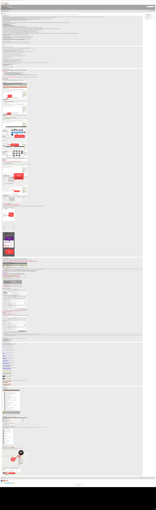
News (20, 0)
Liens (16, 0)
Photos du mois (8, 0)
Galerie (3, 0)
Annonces (12, 0)
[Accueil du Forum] (4, 6)
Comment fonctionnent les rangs (148, 18)
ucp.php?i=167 (4, 312)
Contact (19, 0)
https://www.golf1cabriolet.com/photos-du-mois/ (8, 64)
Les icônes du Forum (147, 19)
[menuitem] (5, 10)
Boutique (15, 0)
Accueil (1, 0)
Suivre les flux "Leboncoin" (147, 17)
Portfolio (6, 0)
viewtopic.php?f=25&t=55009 (6, 424)
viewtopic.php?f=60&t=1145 (6, 65)
